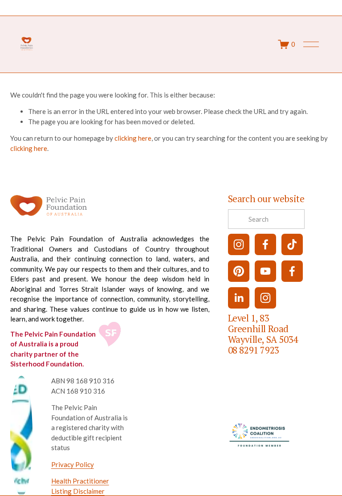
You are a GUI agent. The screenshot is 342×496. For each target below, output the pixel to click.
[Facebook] (265, 244)
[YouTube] (265, 271)
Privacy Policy (72, 464)
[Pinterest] (238, 271)
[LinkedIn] (238, 298)
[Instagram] (238, 244)
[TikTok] (292, 244)
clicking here (132, 138)
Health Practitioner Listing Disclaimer (80, 486)
